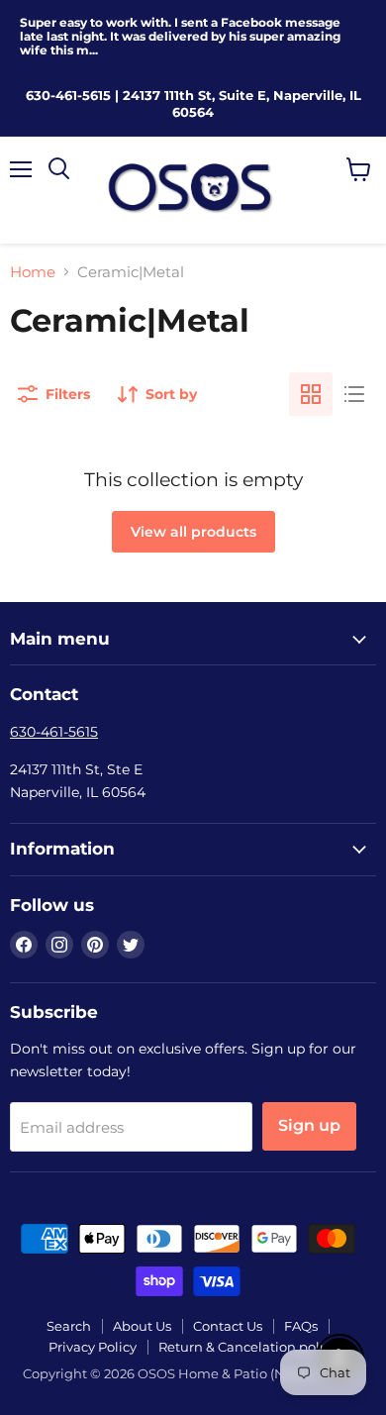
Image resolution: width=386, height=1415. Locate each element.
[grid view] (311, 394)
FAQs (301, 1326)
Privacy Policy (92, 1347)
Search (69, 1326)
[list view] (354, 394)
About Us (142, 1326)
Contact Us (227, 1326)
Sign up (309, 1125)
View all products (193, 532)
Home (32, 271)
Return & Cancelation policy (248, 1347)
